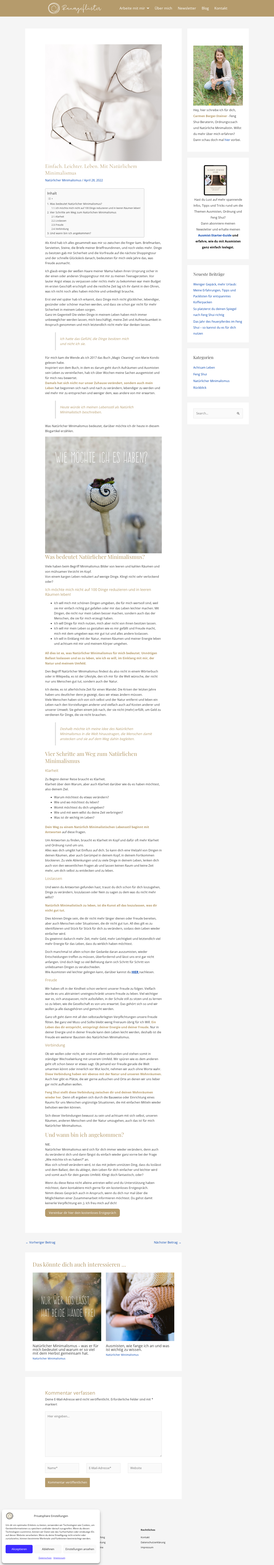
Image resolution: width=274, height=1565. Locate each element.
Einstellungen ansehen (79, 1549)
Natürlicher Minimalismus (63, 180)
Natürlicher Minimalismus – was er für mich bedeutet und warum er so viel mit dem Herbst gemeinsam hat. (65, 1349)
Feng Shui (200, 374)
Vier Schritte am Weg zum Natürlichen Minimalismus (83, 212)
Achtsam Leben (204, 367)
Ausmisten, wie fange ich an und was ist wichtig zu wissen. (137, 1347)
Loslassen (61, 220)
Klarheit (60, 216)
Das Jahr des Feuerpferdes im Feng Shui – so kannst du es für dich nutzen (217, 327)
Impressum (59, 1557)
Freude (59, 224)
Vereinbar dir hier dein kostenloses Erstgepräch (82, 1213)
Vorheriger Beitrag (40, 1242)
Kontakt (145, 1537)
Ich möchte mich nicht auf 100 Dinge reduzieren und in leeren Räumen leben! (98, 208)
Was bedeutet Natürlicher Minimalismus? (76, 204)
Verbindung (62, 228)
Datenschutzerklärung (153, 1542)
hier (227, 140)
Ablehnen (48, 1549)
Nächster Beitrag (167, 1242)
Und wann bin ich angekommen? (70, 233)
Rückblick (199, 388)
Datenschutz (45, 1557)
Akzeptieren (19, 1549)
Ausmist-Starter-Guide (215, 235)
